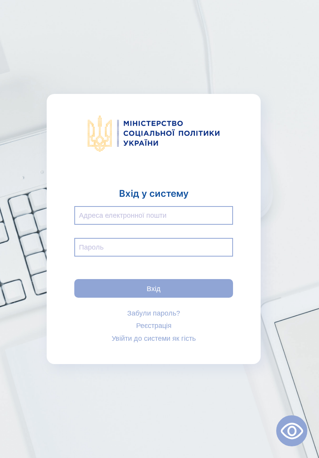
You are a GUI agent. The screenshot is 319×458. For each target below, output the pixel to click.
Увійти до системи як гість (154, 338)
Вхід (154, 288)
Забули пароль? (153, 313)
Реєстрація (154, 326)
